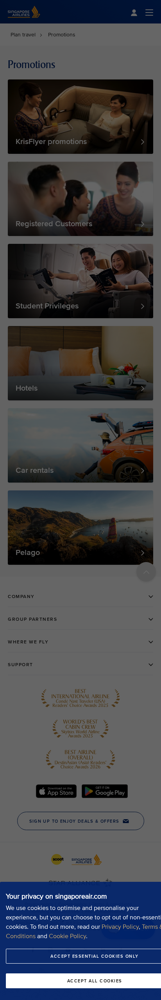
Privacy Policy (120, 927)
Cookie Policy (67, 936)
